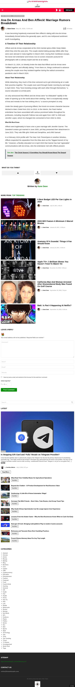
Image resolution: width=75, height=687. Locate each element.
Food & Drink (7, 584)
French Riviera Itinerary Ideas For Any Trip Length (28, 538)
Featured (5, 580)
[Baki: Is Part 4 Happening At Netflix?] (18, 314)
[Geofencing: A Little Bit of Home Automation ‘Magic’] (5, 495)
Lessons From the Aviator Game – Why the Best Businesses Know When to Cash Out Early (42, 516)
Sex (4, 625)
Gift (4, 590)
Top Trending (18, 195)
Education (6, 574)
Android (5, 553)
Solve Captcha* (6, 381)
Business (5, 564)
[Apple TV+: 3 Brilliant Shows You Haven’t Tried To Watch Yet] (18, 270)
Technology (6, 632)
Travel (5, 640)
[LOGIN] (60, 10)
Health (5, 596)
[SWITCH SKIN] (56, 10)
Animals (5, 555)
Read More (5, 472)
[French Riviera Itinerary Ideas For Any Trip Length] (5, 539)
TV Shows (6, 642)
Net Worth (6, 613)
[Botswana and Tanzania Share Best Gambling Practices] (5, 533)
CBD (4, 570)
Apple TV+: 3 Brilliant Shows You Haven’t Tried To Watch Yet (52, 263)
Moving (5, 611)
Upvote (18, 173)
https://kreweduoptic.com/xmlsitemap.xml (13, 661)
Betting (5, 561)
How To (5, 599)
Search (72, 403)
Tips (4, 634)
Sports (5, 628)
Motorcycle (6, 607)
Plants (5, 619)
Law (4, 603)
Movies (5, 609)
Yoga (4, 648)
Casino (5, 568)
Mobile (5, 605)
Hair (4, 594)
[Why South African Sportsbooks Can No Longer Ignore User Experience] (5, 511)
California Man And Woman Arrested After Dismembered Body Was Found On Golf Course (54, 284)
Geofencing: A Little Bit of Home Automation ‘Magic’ (29, 493)
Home (5, 597)
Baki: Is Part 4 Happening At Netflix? (54, 305)
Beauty (5, 559)
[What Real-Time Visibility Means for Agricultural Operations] (5, 480)
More (3, 463)
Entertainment (7, 576)
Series (5, 623)
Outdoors (6, 617)
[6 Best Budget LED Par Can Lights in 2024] (18, 208)
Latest (37, 6)
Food (4, 582)
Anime (5, 557)
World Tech (6, 646)
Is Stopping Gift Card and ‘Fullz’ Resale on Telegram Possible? (30, 455)
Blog (3, 451)
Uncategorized (7, 644)
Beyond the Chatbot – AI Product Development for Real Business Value (35, 485)
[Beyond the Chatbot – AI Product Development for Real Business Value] (5, 488)
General (5, 588)
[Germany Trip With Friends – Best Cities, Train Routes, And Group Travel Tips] (5, 503)
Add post (69, 10)
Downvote (56, 173)
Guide (5, 592)
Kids (4, 601)
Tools (4, 636)
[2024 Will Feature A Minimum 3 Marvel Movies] (18, 229)
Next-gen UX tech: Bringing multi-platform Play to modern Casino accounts (36, 524)
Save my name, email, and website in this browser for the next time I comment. (25, 377)
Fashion (5, 578)
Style (4, 630)
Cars (4, 566)
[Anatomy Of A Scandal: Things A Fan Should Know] (18, 250)
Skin (4, 627)
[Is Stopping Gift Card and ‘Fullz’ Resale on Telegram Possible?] (37, 431)
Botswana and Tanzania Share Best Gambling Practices (30, 531)
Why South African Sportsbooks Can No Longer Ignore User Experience (35, 509)
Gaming (5, 586)
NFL (4, 615)
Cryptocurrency (7, 572)
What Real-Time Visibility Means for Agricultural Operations (31, 478)
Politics (5, 621)
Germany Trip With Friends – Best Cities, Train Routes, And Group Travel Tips (37, 501)
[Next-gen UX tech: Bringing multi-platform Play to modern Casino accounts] (5, 525)
